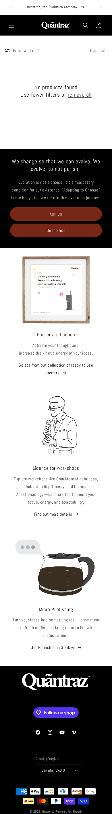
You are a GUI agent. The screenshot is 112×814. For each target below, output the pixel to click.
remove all (80, 94)
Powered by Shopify (69, 811)
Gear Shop (56, 230)
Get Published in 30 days (53, 647)
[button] (11, 25)
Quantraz (48, 811)
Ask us (56, 214)
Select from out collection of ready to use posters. (56, 368)
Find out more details (53, 514)
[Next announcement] (101, 7)
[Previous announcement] (10, 7)
